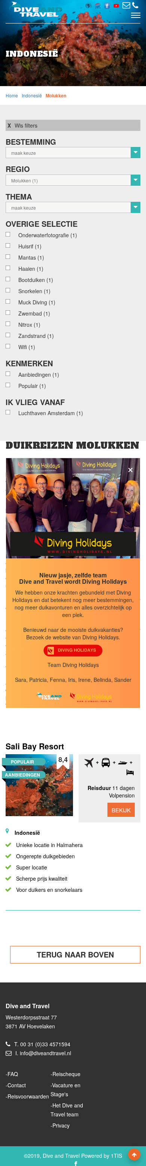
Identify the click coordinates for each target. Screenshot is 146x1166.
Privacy (61, 1125)
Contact (16, 1085)
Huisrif (30, 246)
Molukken (56, 95)
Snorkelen (34, 291)
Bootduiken (35, 279)
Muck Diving (36, 302)
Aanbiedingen (38, 374)
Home (12, 95)
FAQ (12, 1074)
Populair (32, 385)
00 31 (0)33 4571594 (45, 1044)
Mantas (31, 257)
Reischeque (66, 1074)
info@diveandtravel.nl (45, 1053)
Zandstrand (36, 335)
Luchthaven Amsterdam (50, 413)
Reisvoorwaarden (28, 1096)
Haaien (30, 268)
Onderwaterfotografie (47, 235)
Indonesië (32, 95)
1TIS (116, 1155)
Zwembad (34, 313)
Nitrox (29, 324)
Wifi (26, 347)
